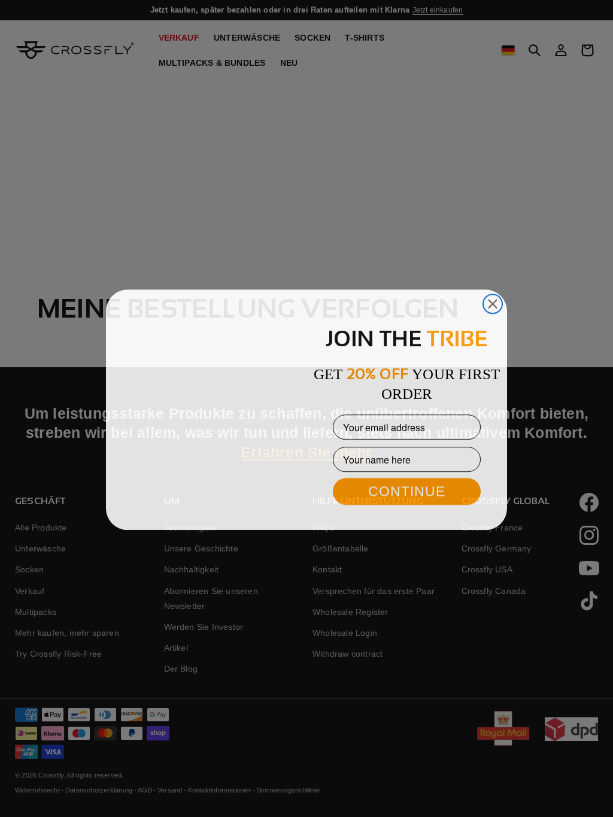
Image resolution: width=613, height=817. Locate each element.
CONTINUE (406, 490)
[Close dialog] (492, 275)
